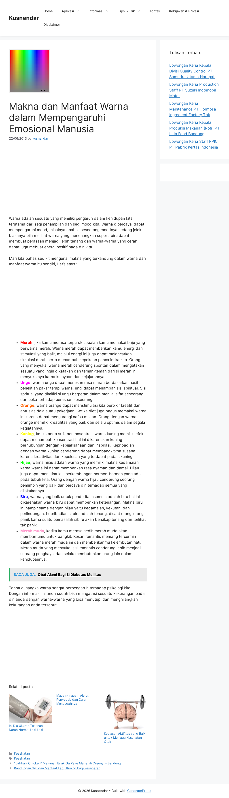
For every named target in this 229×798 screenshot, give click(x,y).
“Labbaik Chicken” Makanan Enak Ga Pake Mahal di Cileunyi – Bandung (67, 763)
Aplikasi (68, 11)
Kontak (154, 11)
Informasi (96, 11)
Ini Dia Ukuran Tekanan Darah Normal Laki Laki (26, 728)
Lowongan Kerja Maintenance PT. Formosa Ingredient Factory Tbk (192, 109)
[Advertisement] (78, 180)
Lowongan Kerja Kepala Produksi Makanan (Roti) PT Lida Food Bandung (194, 128)
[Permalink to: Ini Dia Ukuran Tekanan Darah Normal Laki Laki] (30, 708)
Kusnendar (24, 18)
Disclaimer (51, 24)
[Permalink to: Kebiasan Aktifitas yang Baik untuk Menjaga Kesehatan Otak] (125, 712)
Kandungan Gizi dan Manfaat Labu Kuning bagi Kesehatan (57, 768)
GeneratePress (139, 791)
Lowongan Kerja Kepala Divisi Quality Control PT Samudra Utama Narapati (192, 71)
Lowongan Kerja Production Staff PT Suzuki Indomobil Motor (194, 90)
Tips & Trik (126, 11)
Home (48, 11)
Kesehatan (22, 753)
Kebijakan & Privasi (184, 11)
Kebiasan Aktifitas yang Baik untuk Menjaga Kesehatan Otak (124, 737)
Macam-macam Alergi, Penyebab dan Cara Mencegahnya (72, 699)
